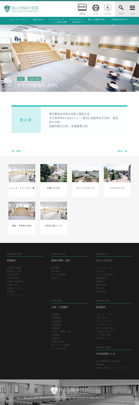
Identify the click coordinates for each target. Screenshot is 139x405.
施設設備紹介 (102, 278)
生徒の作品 (101, 291)
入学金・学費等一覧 (60, 331)
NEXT (120, 151)
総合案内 (103, 304)
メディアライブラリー (17, 295)
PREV (18, 151)
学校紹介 (14, 257)
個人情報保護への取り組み (108, 361)
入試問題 (55, 335)
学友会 (99, 288)
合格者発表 (56, 321)
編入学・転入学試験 (60, 345)
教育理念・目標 (14, 271)
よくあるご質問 (58, 348)
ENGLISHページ (78, 22)
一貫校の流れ (13, 285)
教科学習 (55, 271)
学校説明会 (56, 324)
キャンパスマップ (56, 19)
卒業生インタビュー (16, 288)
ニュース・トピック (18, 19)
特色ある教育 (13, 278)
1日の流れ (100, 271)
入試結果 (55, 328)
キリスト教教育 (58, 274)
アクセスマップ (76, 19)
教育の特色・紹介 (60, 257)
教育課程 (55, 268)
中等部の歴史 (13, 274)
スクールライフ (104, 257)
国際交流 (55, 278)
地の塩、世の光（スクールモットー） (113, 368)
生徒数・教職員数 (15, 281)
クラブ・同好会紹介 (105, 274)
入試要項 (55, 314)
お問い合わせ (38, 19)
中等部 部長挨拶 (14, 268)
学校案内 (55, 338)
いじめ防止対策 (60, 22)
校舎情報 (11, 291)
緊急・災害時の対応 (96, 19)
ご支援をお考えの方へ (119, 19)
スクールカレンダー (105, 268)
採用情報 (100, 364)
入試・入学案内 (59, 304)
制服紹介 (100, 281)
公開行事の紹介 (58, 341)
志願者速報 (56, 318)
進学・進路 (101, 285)
